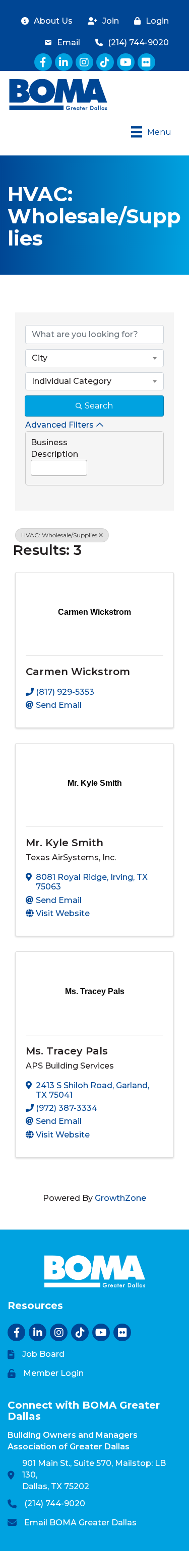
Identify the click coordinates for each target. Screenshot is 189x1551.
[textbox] (34, 465)
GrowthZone (120, 1198)
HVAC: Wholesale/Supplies (59, 535)
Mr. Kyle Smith (64, 843)
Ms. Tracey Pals (67, 1051)
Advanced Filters (59, 425)
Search (99, 406)
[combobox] (94, 358)
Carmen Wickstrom (78, 672)
